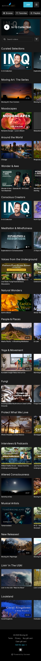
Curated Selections (12, 48)
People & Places (10, 319)
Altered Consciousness (15, 474)
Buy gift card (27, 638)
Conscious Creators (13, 197)
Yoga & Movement (12, 350)
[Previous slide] (7, 323)
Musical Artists (10, 503)
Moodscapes (9, 108)
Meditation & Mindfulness (16, 228)
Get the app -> (21, 645)
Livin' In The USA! (11, 565)
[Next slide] (33, 323)
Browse (9, 13)
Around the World (12, 137)
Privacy (18, 638)
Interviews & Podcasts (14, 443)
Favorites (23, 13)
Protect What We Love (14, 412)
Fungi (4, 381)
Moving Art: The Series (15, 79)
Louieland (7, 596)
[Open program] (20, 27)
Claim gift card (21, 641)
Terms (10, 638)
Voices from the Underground (19, 259)
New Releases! (10, 534)
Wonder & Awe (10, 166)
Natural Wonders (11, 290)
